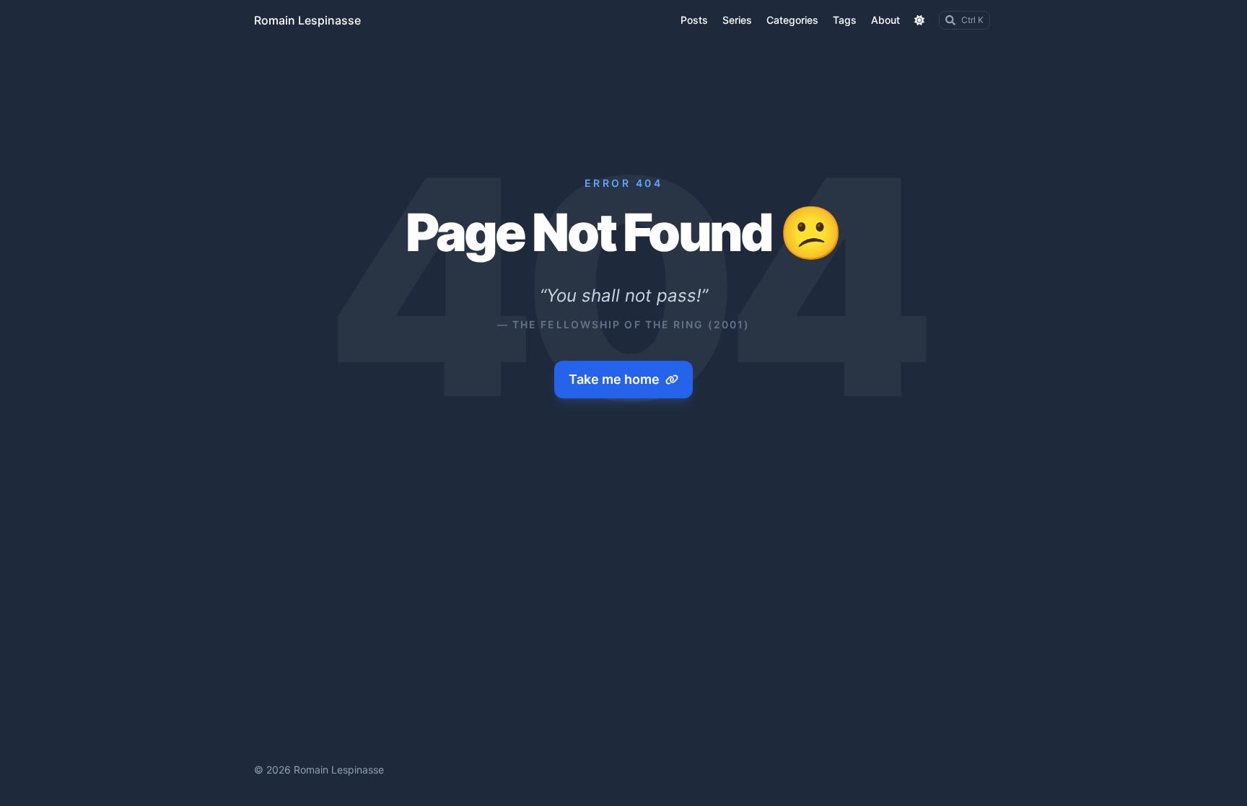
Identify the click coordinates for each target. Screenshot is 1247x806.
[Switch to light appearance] (919, 20)
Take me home (614, 379)
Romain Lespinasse (307, 20)
